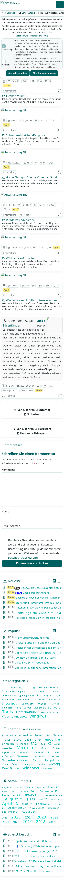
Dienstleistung (13, 687)
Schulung (40, 756)
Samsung (23, 756)
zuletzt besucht (19, 834)
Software (54, 707)
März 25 (27, 804)
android (23, 735)
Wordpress (47, 768)
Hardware (54, 699)
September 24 (10, 811)
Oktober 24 (53, 807)
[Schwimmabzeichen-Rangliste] (14, 110)
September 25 (53, 795)
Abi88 (5, 735)
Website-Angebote (15, 716)
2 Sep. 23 (15, 81)
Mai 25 (55, 799)
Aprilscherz (37, 735)
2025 (16, 817)
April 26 (41, 787)
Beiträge (11, 12)
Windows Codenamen (20, 220)
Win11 (17, 768)
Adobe (13, 735)
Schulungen (39, 691)
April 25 (10, 803)
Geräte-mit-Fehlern (46, 687)
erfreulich (8, 743)
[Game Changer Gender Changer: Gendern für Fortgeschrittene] (14, 152)
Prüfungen (7, 707)
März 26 (53, 787)
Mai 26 (29, 787)
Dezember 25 (49, 791)
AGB (46, 36)
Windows (38, 716)
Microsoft (25, 214)
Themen (14, 729)
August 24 (29, 811)
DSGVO (17, 739)
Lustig (57, 743)
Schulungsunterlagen (49, 695)
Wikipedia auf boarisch (20, 258)
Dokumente (10, 695)
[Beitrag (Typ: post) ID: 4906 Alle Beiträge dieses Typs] (2, 386)
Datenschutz (21, 36)
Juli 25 (31, 799)
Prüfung (7, 756)
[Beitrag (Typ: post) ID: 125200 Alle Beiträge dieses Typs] (4, 120)
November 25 (11, 795)
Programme (27, 695)
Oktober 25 (32, 795)
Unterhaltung (28, 12)
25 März (14, 285)
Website (41, 764)
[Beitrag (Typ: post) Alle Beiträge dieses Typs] (54, 581)
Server (27, 707)
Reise (18, 707)
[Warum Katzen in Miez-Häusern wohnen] (14, 275)
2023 (41, 817)
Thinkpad (28, 764)
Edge (28, 739)
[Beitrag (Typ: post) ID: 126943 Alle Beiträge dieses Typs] (4, 162)
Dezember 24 (17, 807)
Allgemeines (8, 699)
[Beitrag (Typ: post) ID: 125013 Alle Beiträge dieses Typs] (4, 247)
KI (49, 743)
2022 (55, 817)
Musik (44, 748)
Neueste (14, 581)
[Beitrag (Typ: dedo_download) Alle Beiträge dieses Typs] (59, 581)
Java (42, 743)
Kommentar (10, 470)
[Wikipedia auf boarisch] (14, 237)
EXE (17, 588)
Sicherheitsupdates (46, 760)
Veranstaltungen (50, 712)
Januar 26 (27, 791)
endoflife (52, 739)
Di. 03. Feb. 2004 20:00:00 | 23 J (25, 386)
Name (5, 511)
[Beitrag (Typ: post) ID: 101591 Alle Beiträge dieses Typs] (4, 81)
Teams (16, 764)
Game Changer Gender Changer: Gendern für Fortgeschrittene (33, 177)
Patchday (38, 752)
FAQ (34, 743)
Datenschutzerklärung (23, 557)
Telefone (55, 691)
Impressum (36, 36)
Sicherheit (33, 412)
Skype (5, 764)
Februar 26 (8, 791)
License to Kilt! (15, 96)
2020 (15, 822)
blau (48, 735)
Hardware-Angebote (16, 691)
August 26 (7, 787)
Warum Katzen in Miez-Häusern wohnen (32, 300)
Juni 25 (43, 799)
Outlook (24, 752)
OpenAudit (8, 752)
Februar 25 (43, 804)
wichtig (54, 764)
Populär (13, 631)
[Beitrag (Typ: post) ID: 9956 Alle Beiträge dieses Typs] (4, 205)
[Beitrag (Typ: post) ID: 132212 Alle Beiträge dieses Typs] (4, 285)
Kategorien (16, 681)
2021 (5, 822)
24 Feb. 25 (15, 247)
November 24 (37, 807)
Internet (9, 703)
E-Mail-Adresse (11, 526)
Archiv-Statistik (19, 781)
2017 (52, 822)
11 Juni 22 (15, 205)
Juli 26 (19, 787)
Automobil (39, 699)
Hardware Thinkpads (33, 431)
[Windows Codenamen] (14, 194)
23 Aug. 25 (15, 163)
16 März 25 (15, 120)
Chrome (57, 735)
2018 (40, 821)
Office (56, 704)
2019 (27, 821)
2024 (28, 817)
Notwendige (7, 49)
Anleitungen (24, 699)
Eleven (38, 739)
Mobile (42, 703)
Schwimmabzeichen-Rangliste (25, 135)
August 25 (14, 798)
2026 (4, 817)
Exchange (22, 743)
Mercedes (7, 748)
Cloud (7, 739)
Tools (7, 712)
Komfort (6, 65)
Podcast (54, 752)
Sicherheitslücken (15, 760)
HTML (18, 593)
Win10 (7, 768)
